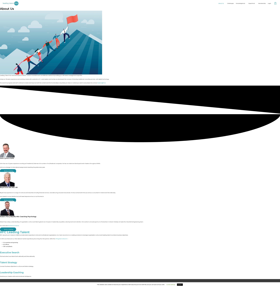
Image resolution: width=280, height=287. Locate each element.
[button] (140, 162)
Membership (262, 3)
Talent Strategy (8, 262)
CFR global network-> (61, 238)
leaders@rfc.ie (101, 83)
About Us (221, 3)
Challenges (230, 3)
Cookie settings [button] (170, 284)
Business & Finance (13, 225)
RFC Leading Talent (15, 232)
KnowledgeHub (240, 3)
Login (269, 3)
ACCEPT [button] (180, 284)
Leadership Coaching (12, 272)
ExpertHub (252, 3)
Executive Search (9, 252)
